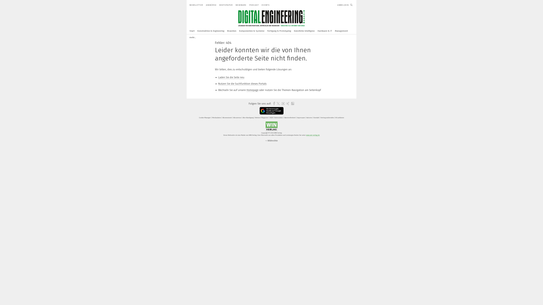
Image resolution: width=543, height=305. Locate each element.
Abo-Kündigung (248, 118)
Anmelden (343, 5)
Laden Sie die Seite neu (231, 77)
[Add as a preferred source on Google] (272, 111)
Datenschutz (278, 118)
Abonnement (227, 118)
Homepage (252, 90)
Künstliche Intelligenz (304, 31)
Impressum (301, 118)
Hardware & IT (325, 31)
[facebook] (273, 103)
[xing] (287, 103)
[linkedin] (291, 103)
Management (341, 31)
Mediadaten (216, 118)
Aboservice (237, 118)
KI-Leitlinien (340, 118)
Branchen (231, 31)
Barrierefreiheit (290, 118)
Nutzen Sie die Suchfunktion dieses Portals (242, 83)
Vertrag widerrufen (327, 118)
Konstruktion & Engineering (210, 31)
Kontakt (316, 118)
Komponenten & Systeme (251, 31)
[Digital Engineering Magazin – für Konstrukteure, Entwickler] (192, 31)
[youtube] (282, 103)
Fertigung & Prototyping (279, 31)
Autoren (309, 118)
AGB (271, 118)
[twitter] (277, 104)
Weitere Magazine (262, 118)
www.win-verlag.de (313, 135)
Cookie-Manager (205, 118)
